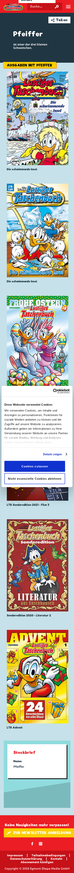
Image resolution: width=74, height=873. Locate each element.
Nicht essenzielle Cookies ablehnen (35, 478)
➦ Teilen (59, 20)
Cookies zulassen (34, 466)
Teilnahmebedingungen (48, 855)
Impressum (15, 855)
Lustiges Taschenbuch (14, 7)
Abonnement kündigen (37, 862)
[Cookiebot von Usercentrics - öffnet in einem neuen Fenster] (53, 391)
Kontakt (56, 858)
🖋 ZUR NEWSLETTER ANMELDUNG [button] (38, 833)
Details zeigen (52, 454)
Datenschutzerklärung (26, 858)
